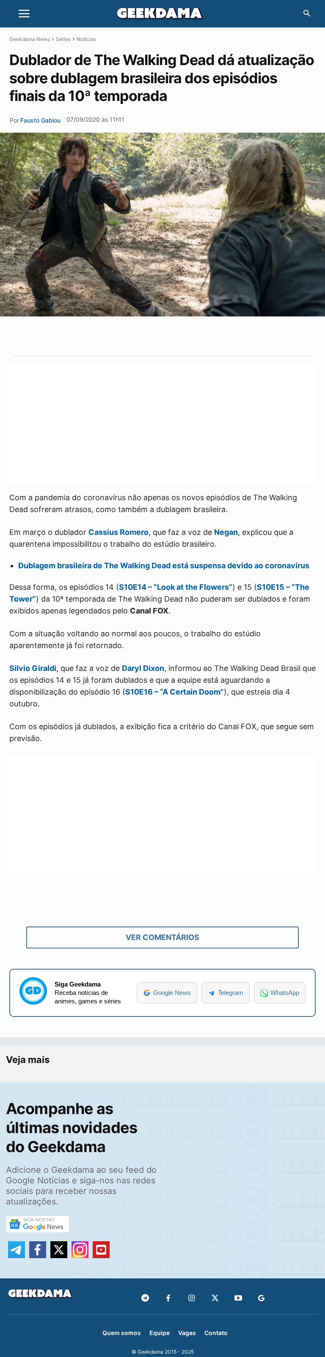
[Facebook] (168, 1298)
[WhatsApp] (176, 335)
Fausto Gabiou (40, 120)
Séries (63, 39)
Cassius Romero (118, 532)
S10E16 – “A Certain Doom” (174, 691)
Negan (226, 532)
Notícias (86, 39)
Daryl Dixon (143, 668)
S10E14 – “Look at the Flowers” (175, 587)
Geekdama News (29, 39)
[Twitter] (214, 1298)
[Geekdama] (162, 15)
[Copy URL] (215, 335)
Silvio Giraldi (32, 668)
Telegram (230, 992)
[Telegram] (195, 335)
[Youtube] (238, 1298)
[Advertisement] (162, 424)
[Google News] (261, 1298)
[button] (307, 14)
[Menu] (24, 14)
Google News (172, 992)
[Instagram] (191, 1298)
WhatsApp (284, 992)
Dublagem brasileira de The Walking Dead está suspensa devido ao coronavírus (163, 565)
